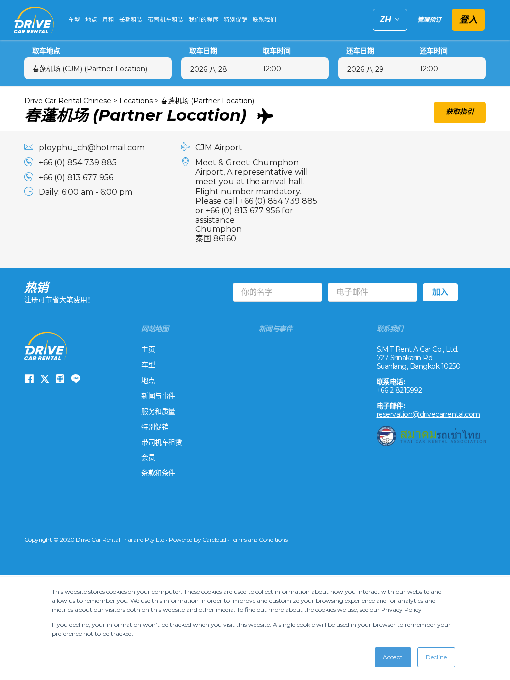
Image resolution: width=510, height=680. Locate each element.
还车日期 (360, 51)
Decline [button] (436, 657)
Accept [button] (393, 657)
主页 (148, 349)
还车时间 (434, 51)
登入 (468, 19)
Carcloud (214, 539)
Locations (136, 100)
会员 (148, 457)
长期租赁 (131, 19)
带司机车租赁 (166, 19)
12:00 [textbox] (272, 68)
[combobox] (98, 68)
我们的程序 (204, 19)
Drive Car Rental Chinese (67, 100)
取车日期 (203, 51)
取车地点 (46, 51)
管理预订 (429, 19)
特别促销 (236, 19)
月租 (108, 19)
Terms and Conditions (258, 539)
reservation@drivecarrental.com (428, 414)
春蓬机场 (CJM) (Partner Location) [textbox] (89, 68)
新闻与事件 (158, 395)
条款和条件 (158, 472)
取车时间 (277, 51)
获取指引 (460, 111)
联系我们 (264, 19)
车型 (74, 19)
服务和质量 (158, 411)
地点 (91, 19)
